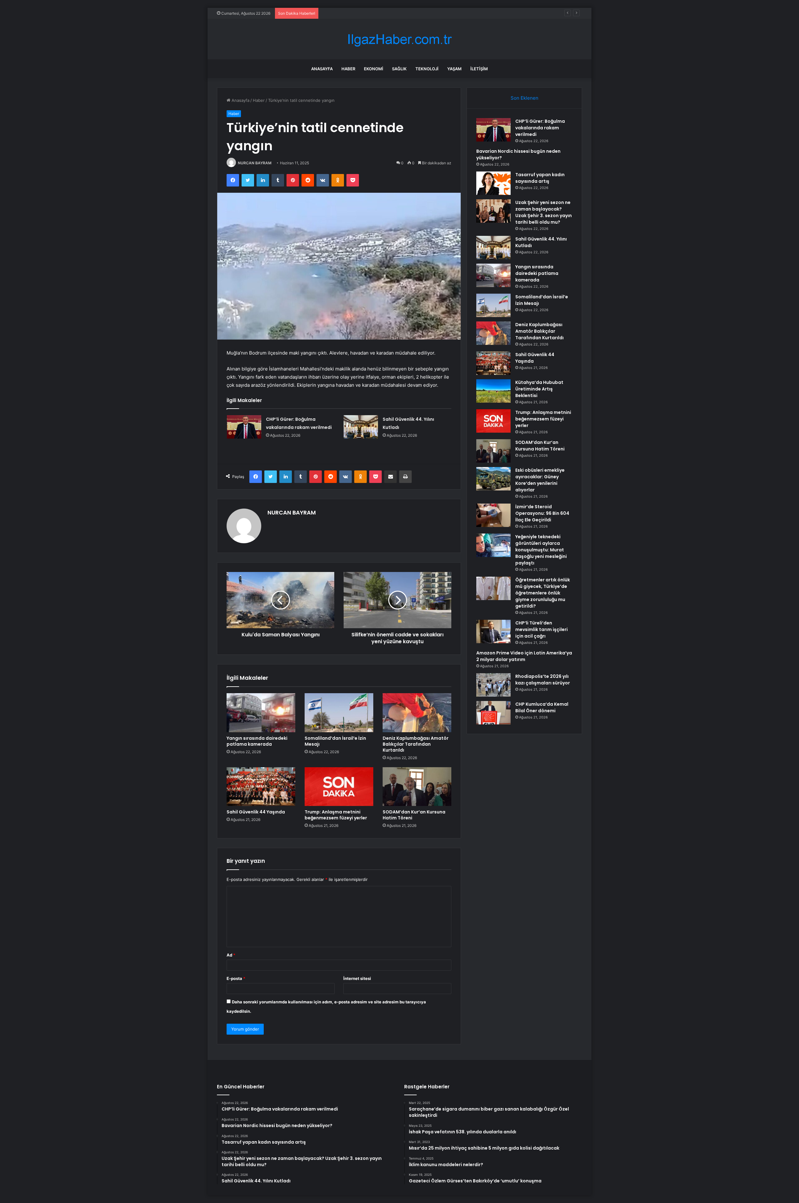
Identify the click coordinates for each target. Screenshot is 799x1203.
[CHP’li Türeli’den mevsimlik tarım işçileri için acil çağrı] (493, 631)
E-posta (236, 978)
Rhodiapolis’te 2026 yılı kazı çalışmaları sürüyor (542, 679)
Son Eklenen (524, 98)
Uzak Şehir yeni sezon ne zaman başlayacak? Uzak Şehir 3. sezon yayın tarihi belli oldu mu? (543, 212)
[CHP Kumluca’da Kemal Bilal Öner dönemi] (493, 712)
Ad (231, 954)
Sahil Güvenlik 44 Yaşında (256, 812)
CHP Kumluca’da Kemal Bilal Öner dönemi (541, 707)
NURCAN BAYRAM (255, 163)
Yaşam (454, 68)
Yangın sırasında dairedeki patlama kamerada (257, 741)
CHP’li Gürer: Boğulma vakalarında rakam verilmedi (540, 127)
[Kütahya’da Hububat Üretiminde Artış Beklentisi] (493, 391)
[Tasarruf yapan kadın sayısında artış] (493, 183)
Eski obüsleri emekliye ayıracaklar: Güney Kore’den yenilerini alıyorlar (540, 480)
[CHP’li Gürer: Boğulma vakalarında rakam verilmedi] (244, 427)
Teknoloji (427, 68)
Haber (348, 68)
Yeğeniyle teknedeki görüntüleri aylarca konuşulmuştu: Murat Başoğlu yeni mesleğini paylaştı (541, 550)
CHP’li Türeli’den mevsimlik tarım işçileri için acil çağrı (541, 629)
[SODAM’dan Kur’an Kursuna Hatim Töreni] (417, 786)
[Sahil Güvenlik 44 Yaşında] (261, 786)
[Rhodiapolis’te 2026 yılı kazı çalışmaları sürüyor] (493, 685)
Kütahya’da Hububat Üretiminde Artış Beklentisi (539, 389)
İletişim (479, 68)
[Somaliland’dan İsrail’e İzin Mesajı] (339, 712)
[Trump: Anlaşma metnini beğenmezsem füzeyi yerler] (339, 786)
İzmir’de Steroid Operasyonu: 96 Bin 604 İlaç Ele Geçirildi (542, 513)
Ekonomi (373, 68)
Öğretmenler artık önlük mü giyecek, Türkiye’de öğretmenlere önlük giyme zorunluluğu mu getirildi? (542, 593)
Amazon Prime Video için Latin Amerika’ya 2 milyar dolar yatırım (524, 656)
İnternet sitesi (357, 978)
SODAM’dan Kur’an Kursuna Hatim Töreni (414, 815)
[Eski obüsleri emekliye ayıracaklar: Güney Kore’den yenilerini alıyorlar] (493, 478)
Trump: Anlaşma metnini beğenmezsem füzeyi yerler (336, 815)
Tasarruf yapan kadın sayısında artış (355, 13)
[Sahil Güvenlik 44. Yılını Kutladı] (361, 427)
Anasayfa (322, 68)
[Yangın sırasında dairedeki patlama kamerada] (261, 712)
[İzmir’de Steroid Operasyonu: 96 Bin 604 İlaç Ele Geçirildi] (493, 515)
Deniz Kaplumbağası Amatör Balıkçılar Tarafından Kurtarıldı (416, 744)
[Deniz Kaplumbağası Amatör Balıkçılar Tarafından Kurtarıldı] (417, 712)
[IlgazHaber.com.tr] (399, 39)
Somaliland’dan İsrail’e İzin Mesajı (335, 741)
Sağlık (399, 68)
